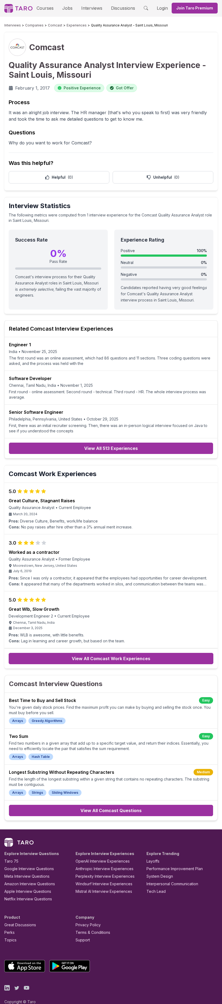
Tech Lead (156, 891)
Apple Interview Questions (27, 891)
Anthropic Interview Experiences (104, 868)
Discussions (123, 8)
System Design (159, 876)
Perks (9, 932)
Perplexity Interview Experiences (105, 876)
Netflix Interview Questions (28, 899)
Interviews (91, 8)
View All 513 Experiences (111, 448)
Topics (10, 940)
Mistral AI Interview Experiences (104, 891)
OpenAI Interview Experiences (103, 861)
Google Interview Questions (29, 868)
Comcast (55, 25)
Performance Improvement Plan (174, 868)
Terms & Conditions (93, 932)
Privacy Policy (88, 924)
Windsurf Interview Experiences (104, 883)
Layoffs (152, 861)
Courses (45, 8)
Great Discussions (20, 924)
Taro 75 (11, 861)
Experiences (77, 25)
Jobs (67, 8)
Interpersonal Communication (172, 883)
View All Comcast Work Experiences (111, 658)
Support (83, 940)
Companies (34, 25)
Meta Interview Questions (27, 876)
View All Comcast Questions (111, 810)
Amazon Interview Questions (29, 883)
